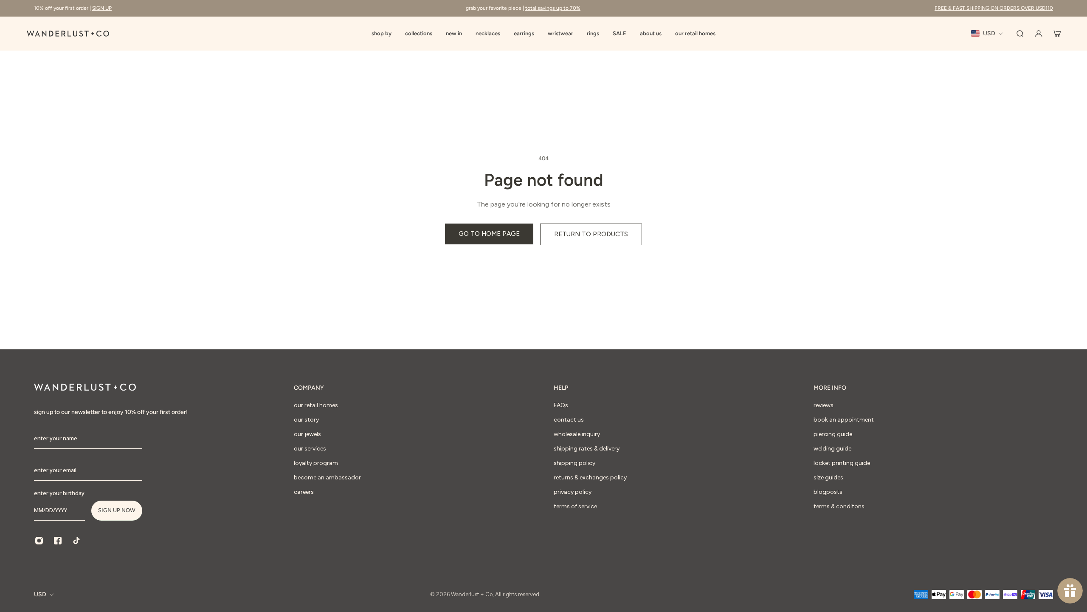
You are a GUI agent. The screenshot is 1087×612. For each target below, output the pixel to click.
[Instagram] (39, 540)
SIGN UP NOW (116, 510)
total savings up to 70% (552, 8)
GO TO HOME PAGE (489, 234)
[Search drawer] (1020, 33)
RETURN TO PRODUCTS (591, 234)
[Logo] (67, 34)
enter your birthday (59, 493)
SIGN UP (102, 8)
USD (40, 594)
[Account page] (1038, 33)
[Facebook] (57, 540)
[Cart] (1057, 33)
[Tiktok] (76, 540)
